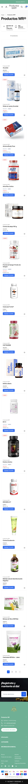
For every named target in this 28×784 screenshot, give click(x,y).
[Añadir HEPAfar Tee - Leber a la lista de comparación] (24, 665)
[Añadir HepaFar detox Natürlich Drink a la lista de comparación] (24, 588)
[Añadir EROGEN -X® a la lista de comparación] (24, 509)
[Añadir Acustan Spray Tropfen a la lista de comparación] (24, 115)
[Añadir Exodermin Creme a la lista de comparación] (24, 548)
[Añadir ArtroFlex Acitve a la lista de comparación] (24, 195)
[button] (2, 7)
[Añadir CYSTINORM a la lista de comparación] (24, 352)
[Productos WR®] (14, 713)
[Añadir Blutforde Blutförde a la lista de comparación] (24, 276)
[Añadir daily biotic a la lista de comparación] (24, 391)
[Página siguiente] (19, 671)
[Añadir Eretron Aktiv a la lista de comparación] (24, 471)
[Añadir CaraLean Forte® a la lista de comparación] (24, 314)
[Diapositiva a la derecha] (25, 27)
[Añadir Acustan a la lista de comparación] (24, 75)
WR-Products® (11, 776)
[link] (8, 671)
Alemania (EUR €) (20, 2)
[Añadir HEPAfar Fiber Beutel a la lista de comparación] (24, 626)
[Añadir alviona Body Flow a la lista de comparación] (24, 155)
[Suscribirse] (23, 694)
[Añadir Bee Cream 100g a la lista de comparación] (24, 234)
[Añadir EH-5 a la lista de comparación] (24, 431)
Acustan (5, 68)
